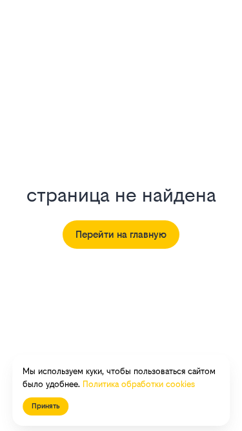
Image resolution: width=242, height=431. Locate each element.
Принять (45, 406)
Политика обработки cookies (139, 384)
